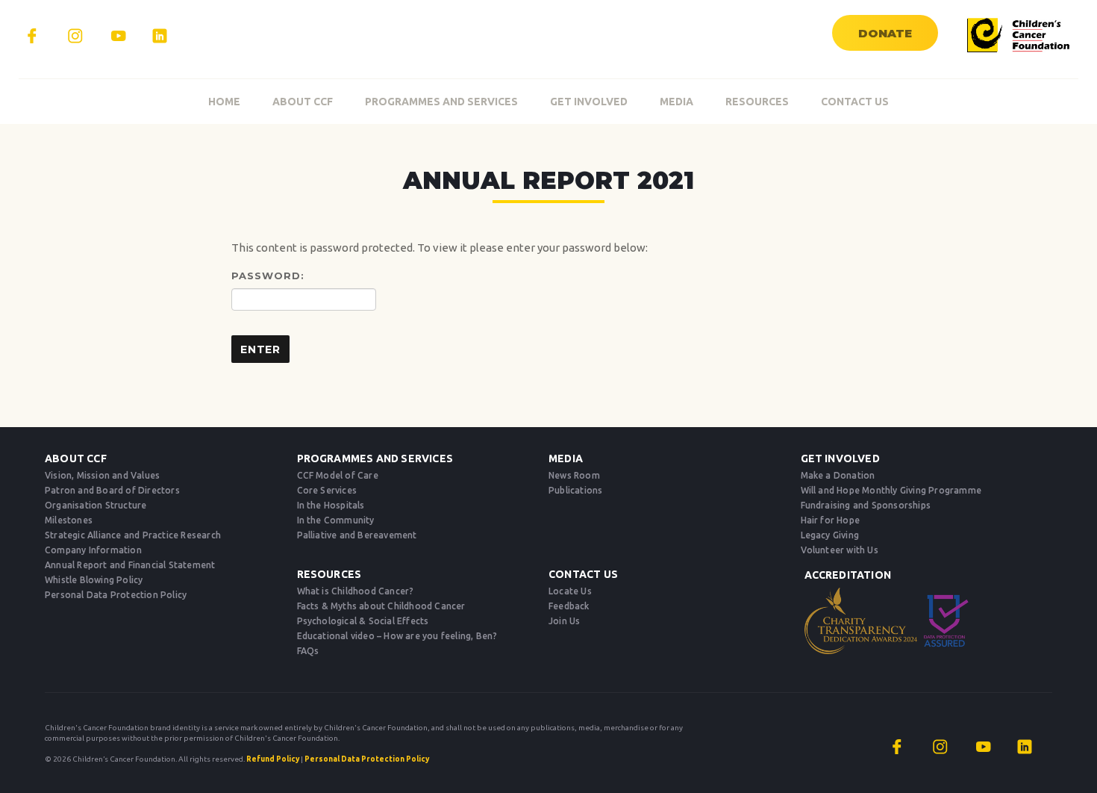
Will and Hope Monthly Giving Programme (891, 490)
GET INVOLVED (589, 102)
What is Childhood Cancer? (355, 591)
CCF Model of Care (337, 475)
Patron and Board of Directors (112, 490)
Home (224, 102)
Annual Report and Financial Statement (130, 565)
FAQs (308, 651)
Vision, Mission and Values (102, 475)
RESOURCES (757, 102)
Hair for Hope (830, 520)
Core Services (327, 490)
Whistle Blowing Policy (94, 580)
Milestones (69, 520)
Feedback (569, 606)
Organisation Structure (95, 505)
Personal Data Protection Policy (116, 595)
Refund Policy (272, 759)
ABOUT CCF (302, 102)
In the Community (336, 520)
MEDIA (676, 102)
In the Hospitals (331, 505)
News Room (574, 475)
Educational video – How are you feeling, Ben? (397, 636)
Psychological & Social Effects (363, 621)
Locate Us (570, 591)
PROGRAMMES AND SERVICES (441, 102)
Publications (575, 490)
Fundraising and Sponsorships (866, 505)
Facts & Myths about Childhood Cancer (381, 606)
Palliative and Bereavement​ (357, 535)
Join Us (564, 621)
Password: (267, 276)
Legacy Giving (830, 535)
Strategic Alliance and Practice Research (133, 535)
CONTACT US (855, 102)
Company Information (93, 550)
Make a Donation (838, 475)
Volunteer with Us (839, 550)
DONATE (885, 33)
